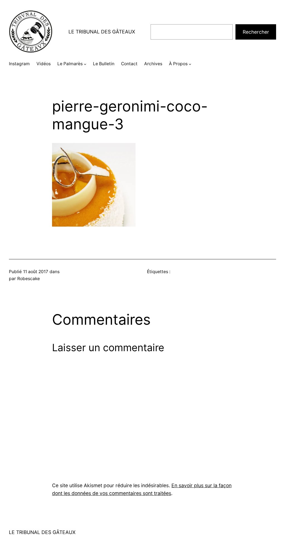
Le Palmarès (70, 63)
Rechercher (256, 32)
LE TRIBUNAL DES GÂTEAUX (101, 32)
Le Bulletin (103, 63)
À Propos (178, 63)
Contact (129, 63)
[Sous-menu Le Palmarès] (85, 64)
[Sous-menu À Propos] (190, 64)
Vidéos (43, 63)
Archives (153, 63)
